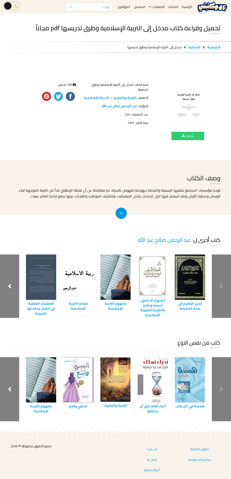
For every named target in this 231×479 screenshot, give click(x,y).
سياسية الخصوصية (199, 460)
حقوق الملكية (199, 449)
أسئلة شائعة (151, 470)
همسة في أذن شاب (189, 406)
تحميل (189, 136)
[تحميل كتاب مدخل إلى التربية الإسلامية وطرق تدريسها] (187, 105)
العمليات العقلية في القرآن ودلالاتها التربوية (41, 308)
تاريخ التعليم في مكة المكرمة (190, 305)
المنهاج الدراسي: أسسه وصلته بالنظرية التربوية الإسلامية (152, 307)
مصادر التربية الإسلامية (78, 305)
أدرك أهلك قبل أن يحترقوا (153, 408)
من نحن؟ (151, 449)
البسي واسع (78, 406)
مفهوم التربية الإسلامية (115, 305)
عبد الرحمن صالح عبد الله (119, 106)
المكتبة (194, 47)
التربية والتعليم (125, 98)
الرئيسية (213, 47)
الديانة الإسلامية (96, 98)
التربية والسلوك (115, 405)
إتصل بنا (152, 460)
